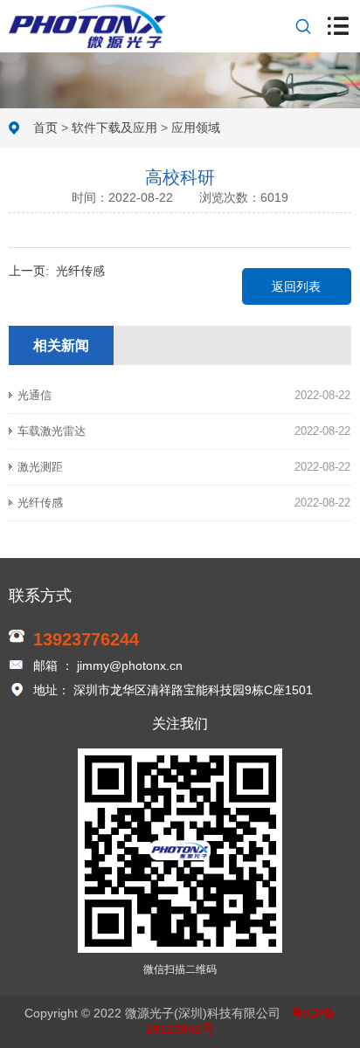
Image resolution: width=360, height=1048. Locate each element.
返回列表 (296, 286)
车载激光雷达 (51, 431)
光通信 (34, 395)
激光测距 (40, 466)
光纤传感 (80, 271)
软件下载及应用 (114, 127)
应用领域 (195, 127)
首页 (45, 127)
